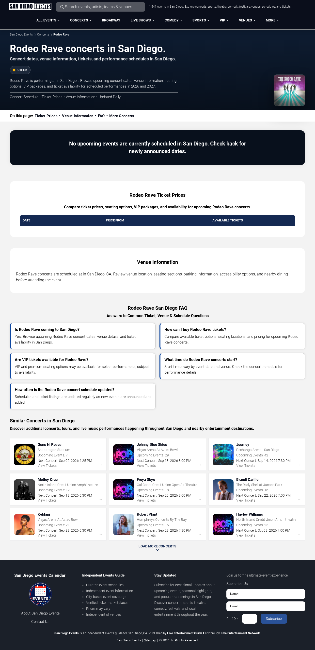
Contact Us (40, 621)
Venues (245, 20)
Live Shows (141, 20)
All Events (46, 20)
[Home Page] (30, 7)
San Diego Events (21, 34)
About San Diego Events (40, 613)
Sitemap (150, 640)
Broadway (111, 20)
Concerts (79, 20)
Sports (199, 20)
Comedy (172, 20)
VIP (222, 20)
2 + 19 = (232, 619)
